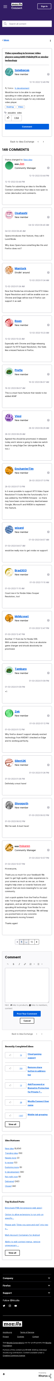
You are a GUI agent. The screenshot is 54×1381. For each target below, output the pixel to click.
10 (32, 941)
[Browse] (5, 6)
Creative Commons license (14, 1355)
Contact (35, 1337)
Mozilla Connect (17, 6)
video (19, 113)
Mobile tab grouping (37, 1114)
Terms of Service (27, 1332)
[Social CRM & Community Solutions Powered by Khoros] (45, 1375)
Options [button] (50, 40)
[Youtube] (15, 1306)
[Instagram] (10, 1306)
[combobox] (27, 23)
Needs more (10, 1158)
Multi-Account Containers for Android (22, 1235)
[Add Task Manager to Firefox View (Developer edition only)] (43, 141)
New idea (28, 159)
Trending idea (11, 1153)
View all (12, 1124)
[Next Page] (37, 942)
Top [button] (4, 1374)
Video (20, 107)
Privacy (6, 1337)
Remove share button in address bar (37, 1071)
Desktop (10, 107)
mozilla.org (7, 1332)
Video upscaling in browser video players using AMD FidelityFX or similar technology (26, 56)
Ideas (6, 40)
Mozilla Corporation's (15, 1343)
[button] (8, 118)
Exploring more (12, 1167)
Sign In (44, 6)
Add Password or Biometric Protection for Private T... (38, 1088)
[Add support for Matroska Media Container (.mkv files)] (38, 141)
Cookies (20, 1337)
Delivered (9, 1181)
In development (22, 88)
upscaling (12, 113)
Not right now (11, 1176)
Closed (8, 1186)
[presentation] (8, 964)
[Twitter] (4, 1306)
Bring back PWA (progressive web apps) (23, 1208)
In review (9, 1162)
